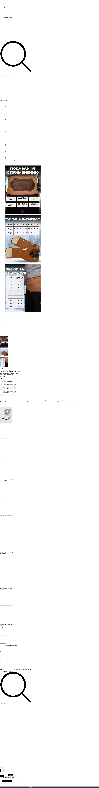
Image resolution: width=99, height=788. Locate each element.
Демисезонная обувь (10, 714)
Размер (2, 378)
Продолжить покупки (7, 780)
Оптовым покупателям (10, 6)
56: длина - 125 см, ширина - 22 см (9, 388)
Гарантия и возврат (9, 9)
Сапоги (10, 108)
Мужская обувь (9, 106)
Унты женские (11, 104)
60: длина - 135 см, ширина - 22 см (9, 391)
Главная (1, 160)
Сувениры (8, 156)
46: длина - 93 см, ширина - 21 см (9, 381)
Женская (7, 119)
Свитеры (10, 127)
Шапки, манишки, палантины (11, 131)
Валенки (7, 114)
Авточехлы (8, 136)
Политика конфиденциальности (11, 8)
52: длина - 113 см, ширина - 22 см (9, 385)
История (7, 5)
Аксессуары (5, 160)
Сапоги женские (12, 105)
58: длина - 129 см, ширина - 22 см (9, 390)
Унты (10, 107)
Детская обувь (8, 115)
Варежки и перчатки (10, 150)
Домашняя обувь (9, 117)
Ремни (6, 749)
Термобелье (8, 130)
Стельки (7, 152)
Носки (6, 739)
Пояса (7, 151)
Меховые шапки (9, 134)
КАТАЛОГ (2, 159)
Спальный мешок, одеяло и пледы (12, 144)
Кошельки (8, 157)
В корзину (2, 395)
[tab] (50, 397)
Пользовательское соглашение (11, 7)
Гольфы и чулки (9, 140)
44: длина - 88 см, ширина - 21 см (9, 379)
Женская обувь (8, 102)
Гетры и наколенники (10, 139)
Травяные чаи (8, 145)
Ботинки (10, 112)
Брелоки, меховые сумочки (11, 137)
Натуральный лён (8, 729)
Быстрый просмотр (3, 440)
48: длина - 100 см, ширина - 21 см (9, 382)
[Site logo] (6, 40)
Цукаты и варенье (9, 146)
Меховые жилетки (9, 133)
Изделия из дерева (9, 147)
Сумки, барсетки (9, 158)
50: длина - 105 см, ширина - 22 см (9, 384)
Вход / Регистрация (5, 765)
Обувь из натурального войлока (14, 113)
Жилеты (10, 121)
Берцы (10, 111)
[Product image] (4, 438)
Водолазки (11, 120)
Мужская (8, 124)
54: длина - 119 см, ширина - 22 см (9, 387)
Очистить (5, 393)
